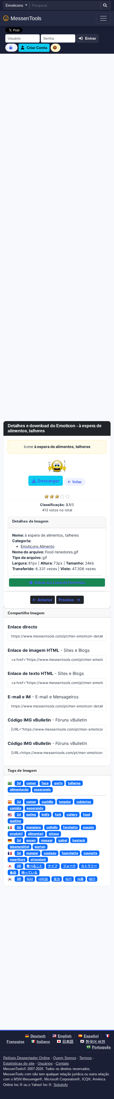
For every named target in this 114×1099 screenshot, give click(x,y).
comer (31, 783)
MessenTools (26, 18)
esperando (42, 789)
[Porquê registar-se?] (56, 48)
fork (58, 814)
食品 (13, 872)
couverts (90, 853)
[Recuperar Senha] (11, 47)
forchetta (70, 827)
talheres (74, 783)
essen (31, 840)
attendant (38, 859)
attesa (54, 834)
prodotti (16, 834)
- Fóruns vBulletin (47, 720)
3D (19, 866)
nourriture (17, 859)
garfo (58, 783)
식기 (68, 879)
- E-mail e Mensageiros (43, 696)
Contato (62, 1063)
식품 (80, 879)
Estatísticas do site (18, 1063)
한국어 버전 (95, 1041)
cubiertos (83, 802)
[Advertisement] (57, 113)
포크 (57, 879)
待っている (29, 872)
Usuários (45, 1063)
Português (101, 1047)
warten (39, 847)
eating (31, 814)
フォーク (69, 866)
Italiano (43, 1041)
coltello (52, 827)
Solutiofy (61, 1085)
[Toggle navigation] (103, 18)
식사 (30, 879)
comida (15, 808)
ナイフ (53, 866)
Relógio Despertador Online (26, 1058)
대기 (92, 879)
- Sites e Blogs (49, 650)
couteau (50, 853)
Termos (85, 1058)
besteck (78, 840)
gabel (62, 840)
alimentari (35, 834)
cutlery (72, 814)
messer (47, 840)
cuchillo (47, 802)
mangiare (33, 827)
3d (19, 783)
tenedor (65, 802)
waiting (15, 821)
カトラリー (89, 866)
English (65, 1036)
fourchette (70, 853)
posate (88, 827)
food (86, 814)
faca (45, 783)
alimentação (19, 789)
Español (91, 1036)
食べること (34, 866)
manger (32, 853)
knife (45, 814)
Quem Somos (64, 1058)
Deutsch (38, 1036)
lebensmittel (19, 847)
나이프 (43, 879)
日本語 (67, 1041)
